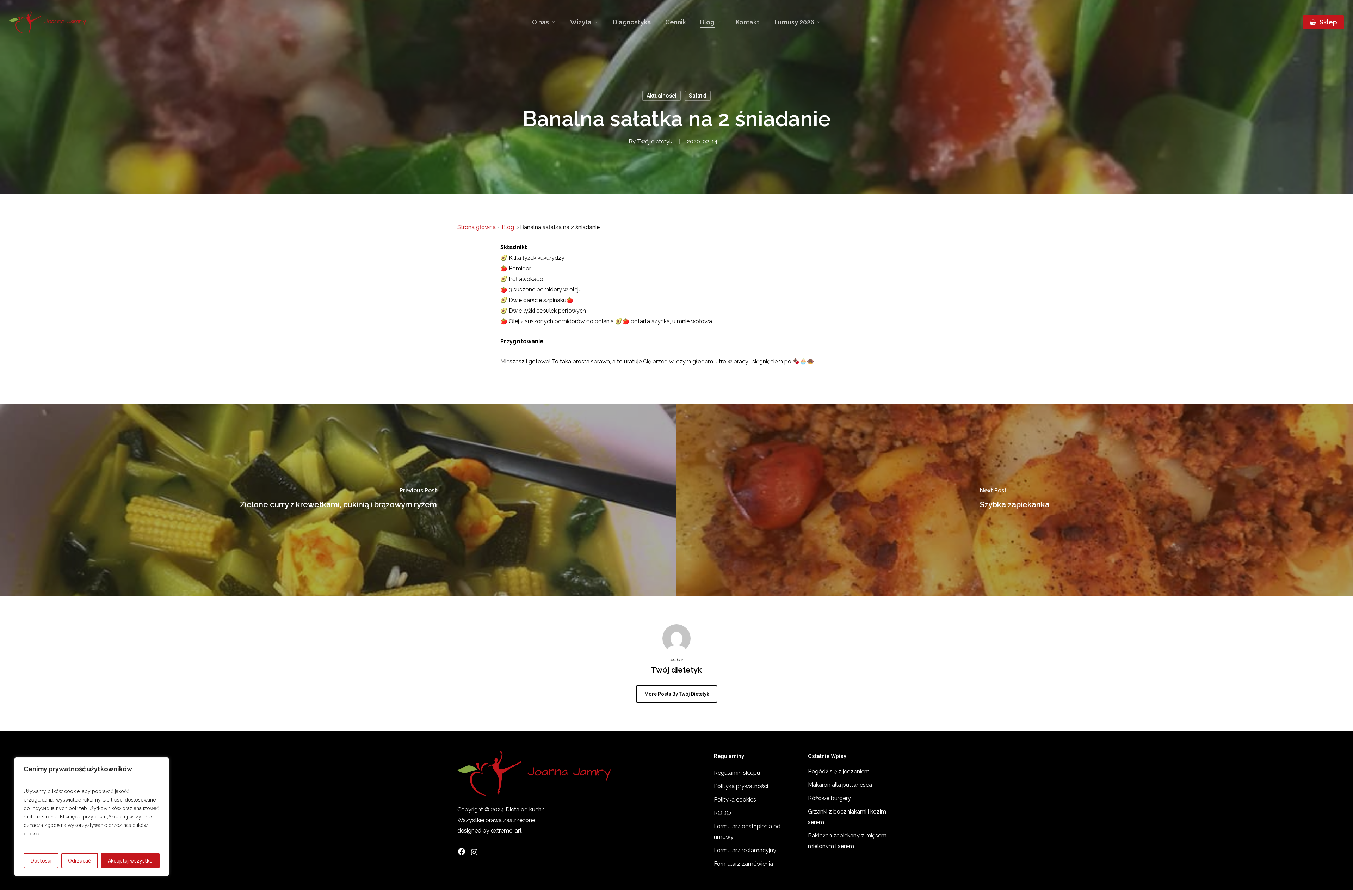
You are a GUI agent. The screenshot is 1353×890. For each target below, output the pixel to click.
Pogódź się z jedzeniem (839, 771)
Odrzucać (79, 861)
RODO (722, 813)
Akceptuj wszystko (130, 861)
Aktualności (661, 95)
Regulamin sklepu (737, 772)
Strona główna (476, 227)
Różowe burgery (829, 798)
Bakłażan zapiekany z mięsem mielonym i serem (847, 840)
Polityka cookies (735, 799)
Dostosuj (41, 861)
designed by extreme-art (489, 830)
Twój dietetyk (654, 141)
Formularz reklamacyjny (745, 850)
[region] (91, 816)
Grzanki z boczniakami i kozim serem (847, 816)
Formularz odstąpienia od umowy (747, 831)
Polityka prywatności (741, 786)
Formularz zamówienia (743, 863)
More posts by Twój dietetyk (676, 694)
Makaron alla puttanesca (840, 784)
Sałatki (697, 95)
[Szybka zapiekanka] (1014, 500)
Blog (508, 227)
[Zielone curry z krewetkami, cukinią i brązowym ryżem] (338, 500)
